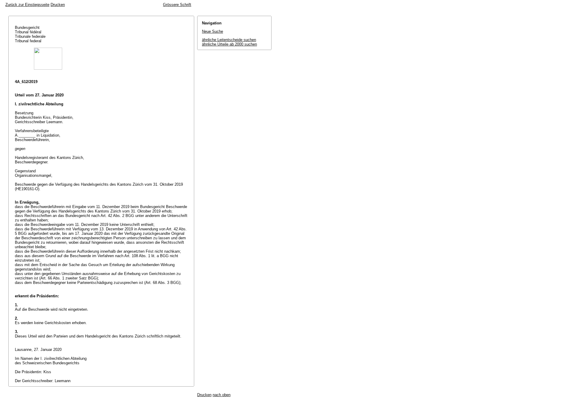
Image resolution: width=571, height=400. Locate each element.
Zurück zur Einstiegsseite (27, 4)
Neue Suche (212, 31)
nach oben (221, 395)
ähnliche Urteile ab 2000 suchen (229, 44)
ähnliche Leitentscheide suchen (229, 40)
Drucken (58, 4)
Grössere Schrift (177, 4)
